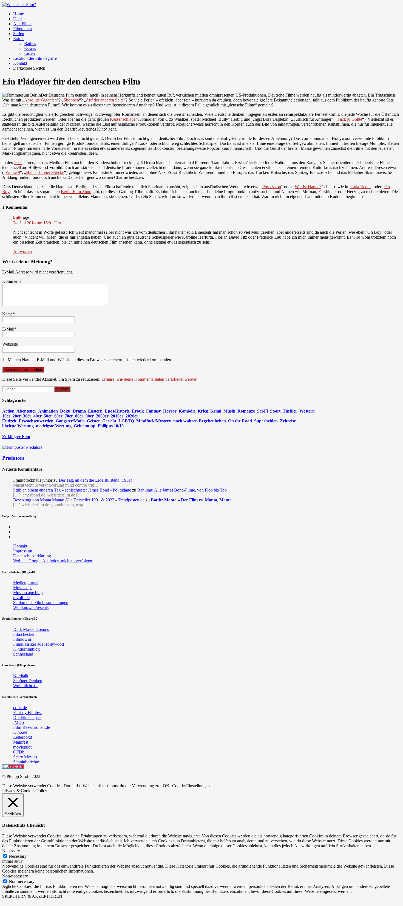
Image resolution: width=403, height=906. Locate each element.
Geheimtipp (84, 426)
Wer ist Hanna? (308, 186)
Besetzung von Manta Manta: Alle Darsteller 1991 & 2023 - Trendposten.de (78, 500)
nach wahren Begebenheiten (199, 421)
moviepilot (22, 747)
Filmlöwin (22, 639)
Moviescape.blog (28, 592)
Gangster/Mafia (70, 421)
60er (58, 416)
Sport (275, 411)
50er (48, 416)
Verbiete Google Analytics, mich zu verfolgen (52, 560)
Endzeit (9, 421)
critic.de (20, 707)
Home (18, 14)
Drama (79, 411)
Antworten (22, 251)
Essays (30, 48)
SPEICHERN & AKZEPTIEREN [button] (32, 896)
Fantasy (153, 411)
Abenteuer (26, 411)
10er (6, 416)
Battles (30, 43)
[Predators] (22, 447)
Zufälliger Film (16, 436)
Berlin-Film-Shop (76, 191)
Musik (229, 411)
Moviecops (22, 587)
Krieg (203, 411)
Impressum (22, 551)
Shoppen (71, 100)
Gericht (109, 421)
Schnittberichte (26, 762)
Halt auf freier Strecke (45, 172)
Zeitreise (288, 421)
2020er (132, 416)
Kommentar (12, 281)
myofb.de (21, 597)
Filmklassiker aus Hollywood (38, 644)
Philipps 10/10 (111, 426)
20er (18, 162)
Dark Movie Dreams (31, 629)
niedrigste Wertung (54, 426)
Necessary (18, 856)
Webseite (10, 344)
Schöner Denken (27, 680)
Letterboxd (22, 737)
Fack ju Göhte (349, 119)
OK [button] (166, 785)
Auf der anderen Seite (105, 100)
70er (69, 416)
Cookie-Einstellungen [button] (191, 785)
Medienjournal (25, 582)
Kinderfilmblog (26, 649)
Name (7, 314)
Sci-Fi (262, 411)
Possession (271, 186)
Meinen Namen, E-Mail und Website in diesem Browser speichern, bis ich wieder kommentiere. (90, 359)
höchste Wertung (18, 426)
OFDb (18, 752)
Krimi (215, 411)
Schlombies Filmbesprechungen (40, 602)
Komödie (187, 411)
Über (17, 18)
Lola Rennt (361, 186)
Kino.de (20, 732)
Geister (93, 421)
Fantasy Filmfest (27, 712)
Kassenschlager (123, 119)
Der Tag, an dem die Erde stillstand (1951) (95, 480)
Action (8, 411)
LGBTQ (126, 421)
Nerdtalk (20, 675)
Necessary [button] (11, 850)
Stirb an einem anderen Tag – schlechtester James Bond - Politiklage (72, 490)
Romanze (246, 411)
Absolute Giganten (40, 100)
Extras (18, 38)
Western (307, 411)
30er (27, 416)
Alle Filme (22, 23)
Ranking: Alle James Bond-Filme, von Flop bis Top (182, 490)
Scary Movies (25, 757)
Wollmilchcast (25, 685)
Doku (65, 411)
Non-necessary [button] (15, 876)
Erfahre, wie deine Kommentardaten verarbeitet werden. (149, 379)
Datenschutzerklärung (32, 556)
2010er (117, 416)
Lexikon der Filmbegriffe (35, 58)
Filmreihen (22, 28)
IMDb (18, 722)
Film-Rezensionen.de (31, 727)
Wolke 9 (12, 172)
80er (79, 416)
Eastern (95, 411)
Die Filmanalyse (27, 717)
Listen (29, 53)
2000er (102, 416)
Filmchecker (24, 634)
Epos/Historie (117, 411)
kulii (17, 218)
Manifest (20, 742)
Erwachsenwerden (36, 421)
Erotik (138, 411)
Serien (18, 33)
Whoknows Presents (31, 607)
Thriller (290, 411)
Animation (48, 411)
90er (90, 416)
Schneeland (23, 654)
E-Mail (8, 329)
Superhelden (266, 421)
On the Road (240, 421)
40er (37, 416)
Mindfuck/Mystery (153, 421)
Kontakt (20, 63)
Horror (170, 411)
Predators (13, 458)
